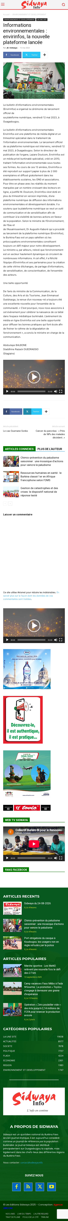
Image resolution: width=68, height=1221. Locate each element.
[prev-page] (5, 504)
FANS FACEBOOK (16, 869)
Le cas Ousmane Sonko (15, 430)
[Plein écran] (60, 391)
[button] (34, 377)
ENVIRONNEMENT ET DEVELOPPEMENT (29, 14)
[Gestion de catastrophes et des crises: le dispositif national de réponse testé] (11, 491)
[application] (34, 377)
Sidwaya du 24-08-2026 (37, 903)
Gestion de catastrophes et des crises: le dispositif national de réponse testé (39, 491)
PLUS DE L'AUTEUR (49, 449)
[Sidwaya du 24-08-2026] (12, 908)
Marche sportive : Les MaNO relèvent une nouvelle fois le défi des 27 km (42, 969)
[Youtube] (51, 1187)
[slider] (31, 391)
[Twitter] (40, 1187)
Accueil (6, 14)
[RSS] (28, 1187)
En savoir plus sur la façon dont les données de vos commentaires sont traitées (31, 595)
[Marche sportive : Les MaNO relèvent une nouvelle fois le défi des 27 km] (12, 970)
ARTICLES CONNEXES (19, 449)
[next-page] (10, 504)
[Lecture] (7, 391)
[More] (44, 55)
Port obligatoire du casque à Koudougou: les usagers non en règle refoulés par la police (41, 942)
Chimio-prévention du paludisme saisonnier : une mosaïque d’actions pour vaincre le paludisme (42, 461)
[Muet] (55, 391)
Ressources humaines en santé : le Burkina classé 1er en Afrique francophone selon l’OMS (41, 476)
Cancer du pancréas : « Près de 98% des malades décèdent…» (50, 434)
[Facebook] (16, 1187)
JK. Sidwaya (12, 48)
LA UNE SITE (41, 19)
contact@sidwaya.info (31, 1162)
